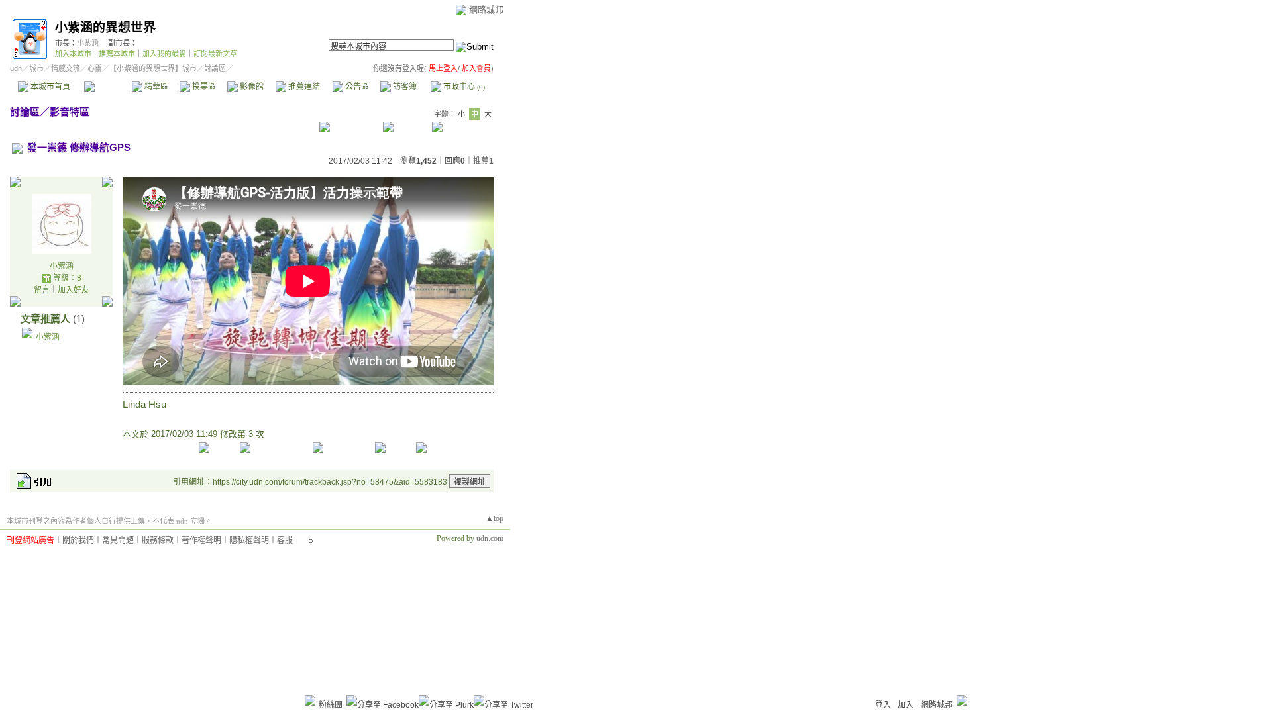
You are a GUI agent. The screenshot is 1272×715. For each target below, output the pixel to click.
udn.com (490, 538)
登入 (883, 705)
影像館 (251, 86)
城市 (36, 68)
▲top (495, 518)
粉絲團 (331, 705)
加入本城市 (73, 54)
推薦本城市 (117, 54)
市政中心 (463, 86)
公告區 (356, 86)
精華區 (155, 86)
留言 (42, 290)
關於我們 (78, 540)
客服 (285, 540)
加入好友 (73, 290)
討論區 (108, 86)
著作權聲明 (201, 540)
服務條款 (158, 540)
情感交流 (65, 68)
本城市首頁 (49, 86)
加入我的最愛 (164, 54)
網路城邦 (486, 10)
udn (16, 68)
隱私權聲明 (249, 540)
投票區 (203, 86)
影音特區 (69, 111)
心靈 (94, 68)
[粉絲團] (310, 700)
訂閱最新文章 (215, 54)
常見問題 (118, 540)
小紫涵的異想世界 (105, 27)
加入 (906, 705)
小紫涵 (88, 43)
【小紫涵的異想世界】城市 (153, 68)
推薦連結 (303, 86)
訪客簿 (404, 86)
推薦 (483, 161)
